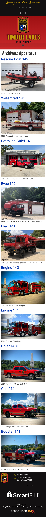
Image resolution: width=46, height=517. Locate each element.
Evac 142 (8, 184)
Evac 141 (8, 226)
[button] (23, 45)
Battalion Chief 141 (16, 141)
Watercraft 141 (13, 98)
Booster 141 (10, 431)
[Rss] (25, 13)
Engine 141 (10, 310)
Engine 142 (10, 267)
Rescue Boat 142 (14, 59)
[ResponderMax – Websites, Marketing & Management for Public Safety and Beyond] (23, 511)
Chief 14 (8, 389)
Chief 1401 (9, 346)
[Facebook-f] (20, 13)
